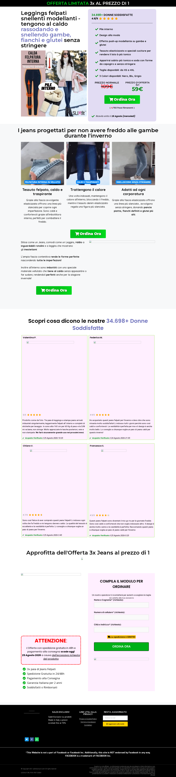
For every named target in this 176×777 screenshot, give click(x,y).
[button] (122, 99)
